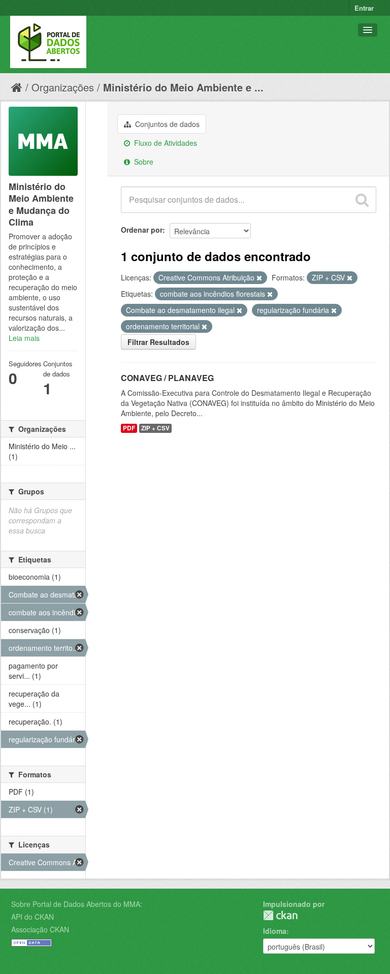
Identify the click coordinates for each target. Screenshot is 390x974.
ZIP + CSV (155, 428)
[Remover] (259, 278)
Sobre (142, 161)
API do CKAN (32, 917)
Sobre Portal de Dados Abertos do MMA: (76, 904)
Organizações (62, 87)
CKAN (280, 915)
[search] (362, 199)
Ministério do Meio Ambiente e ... (183, 87)
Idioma (274, 931)
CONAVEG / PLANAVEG (167, 378)
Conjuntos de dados (166, 124)
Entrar (364, 8)
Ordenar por (141, 230)
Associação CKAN (40, 929)
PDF (129, 428)
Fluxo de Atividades (164, 143)
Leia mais (24, 338)
